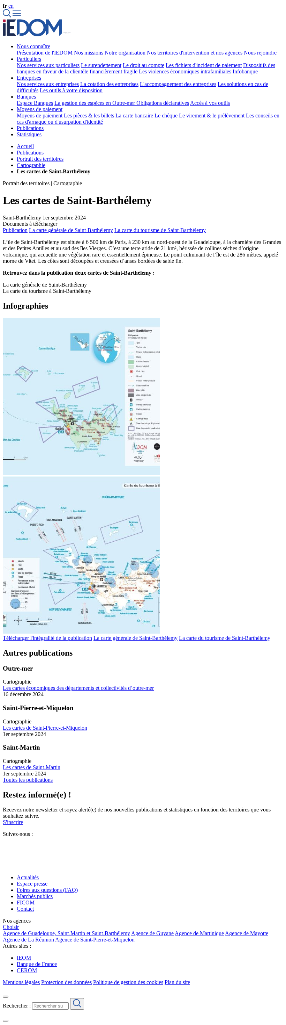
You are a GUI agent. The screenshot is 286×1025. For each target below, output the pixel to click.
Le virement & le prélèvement (211, 115)
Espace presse (32, 884)
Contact (25, 909)
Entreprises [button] (29, 78)
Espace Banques (35, 103)
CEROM (27, 970)
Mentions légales (21, 982)
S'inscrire (13, 822)
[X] (5, 847)
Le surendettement (101, 65)
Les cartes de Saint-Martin (31, 767)
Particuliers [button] (29, 59)
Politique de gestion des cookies (128, 982)
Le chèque (166, 115)
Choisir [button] (11, 927)
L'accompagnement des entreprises (178, 84)
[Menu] (17, 16)
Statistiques (29, 134)
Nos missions (88, 53)
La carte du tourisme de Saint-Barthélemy (160, 230)
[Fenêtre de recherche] (8, 16)
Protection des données (66, 982)
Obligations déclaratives (162, 103)
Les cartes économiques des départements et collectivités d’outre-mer (78, 688)
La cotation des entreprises (109, 84)
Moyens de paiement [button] (39, 109)
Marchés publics (35, 896)
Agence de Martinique (199, 933)
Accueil (25, 146)
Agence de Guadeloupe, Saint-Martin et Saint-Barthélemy (66, 933)
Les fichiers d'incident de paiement (204, 65)
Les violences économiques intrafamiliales (185, 71)
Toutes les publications (28, 780)
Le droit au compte (143, 65)
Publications (30, 128)
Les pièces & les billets (89, 115)
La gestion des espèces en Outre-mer (95, 103)
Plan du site (177, 982)
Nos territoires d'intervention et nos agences (194, 53)
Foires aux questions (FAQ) (47, 890)
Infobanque (245, 71)
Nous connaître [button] (33, 46)
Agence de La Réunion (28, 940)
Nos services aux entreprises (48, 84)
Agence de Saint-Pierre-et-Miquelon (95, 940)
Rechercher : (17, 1006)
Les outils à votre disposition (71, 90)
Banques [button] (26, 97)
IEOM (24, 958)
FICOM (26, 902)
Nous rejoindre (260, 53)
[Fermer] (5, 997)
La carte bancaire (134, 115)
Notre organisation (125, 53)
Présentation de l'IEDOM (45, 53)
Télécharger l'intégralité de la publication (47, 638)
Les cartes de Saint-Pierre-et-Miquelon (45, 728)
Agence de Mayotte (246, 933)
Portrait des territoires (40, 159)
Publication (15, 230)
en (11, 6)
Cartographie (31, 165)
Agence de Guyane (152, 933)
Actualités (28, 877)
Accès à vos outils (210, 103)
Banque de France (37, 964)
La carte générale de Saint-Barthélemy (71, 230)
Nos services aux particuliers (48, 65)
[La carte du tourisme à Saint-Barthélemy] (81, 632)
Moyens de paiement (39, 115)
